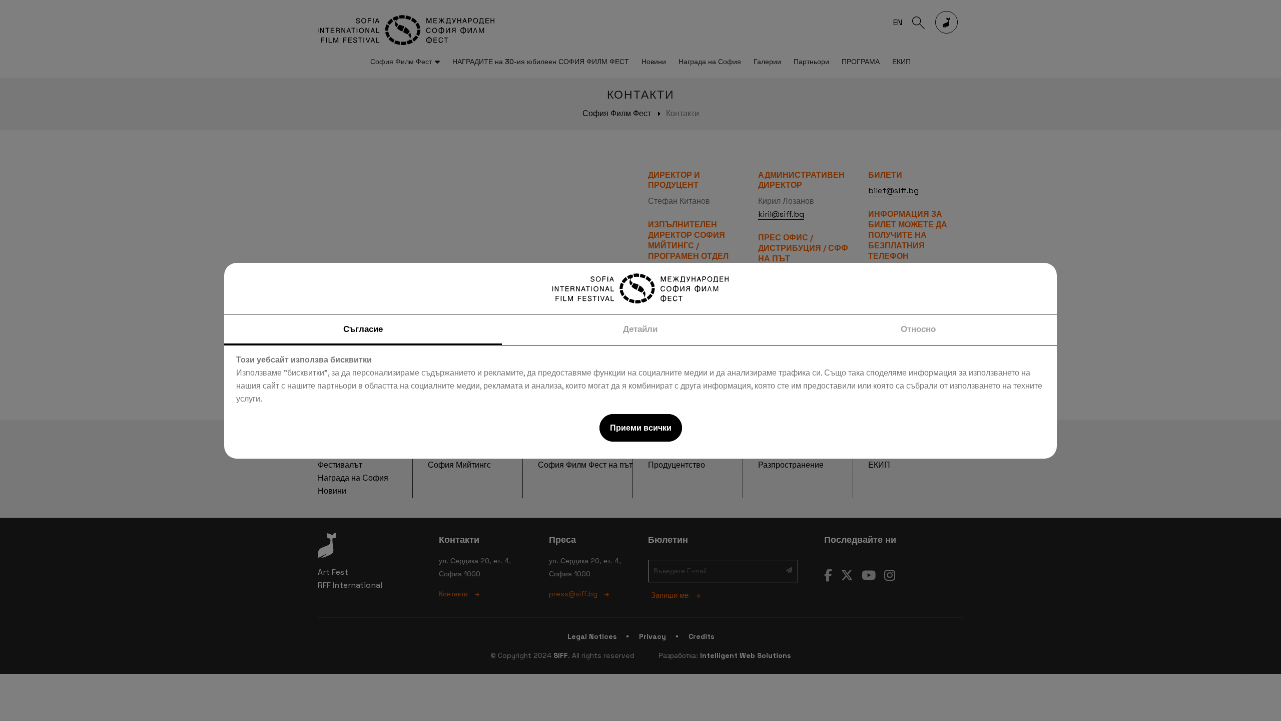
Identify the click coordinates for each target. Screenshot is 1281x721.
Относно (918, 328)
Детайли (640, 328)
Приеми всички (641, 428)
